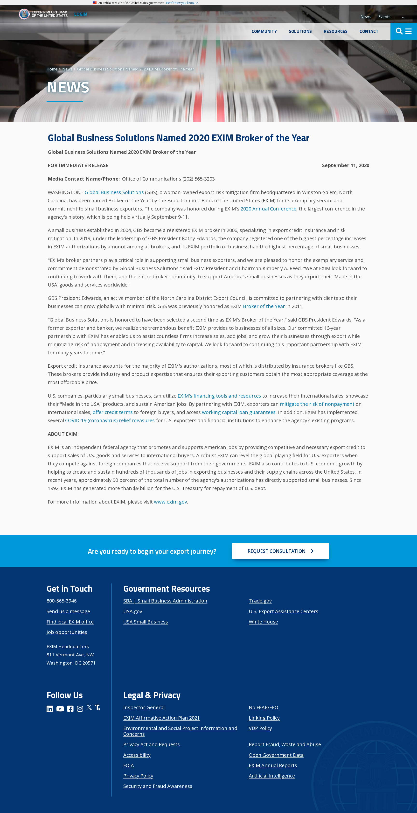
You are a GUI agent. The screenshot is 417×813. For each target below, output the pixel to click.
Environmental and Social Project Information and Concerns (180, 731)
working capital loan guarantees (239, 412)
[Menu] (403, 31)
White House (263, 621)
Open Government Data (276, 755)
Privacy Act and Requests (151, 744)
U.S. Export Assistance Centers (283, 611)
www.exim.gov (170, 501)
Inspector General (144, 707)
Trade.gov (260, 600)
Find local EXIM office (70, 621)
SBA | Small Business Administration (165, 600)
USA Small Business (145, 621)
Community (264, 31)
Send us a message (68, 611)
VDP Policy (260, 728)
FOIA (128, 765)
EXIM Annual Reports (273, 765)
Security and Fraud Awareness (157, 786)
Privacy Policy (138, 775)
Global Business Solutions (114, 192)
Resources (336, 31)
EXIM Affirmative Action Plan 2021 (161, 718)
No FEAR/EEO (263, 707)
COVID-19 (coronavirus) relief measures (110, 420)
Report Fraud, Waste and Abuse (285, 744)
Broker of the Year (264, 306)
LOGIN (80, 14)
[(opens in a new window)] (50, 709)
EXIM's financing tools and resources (219, 395)
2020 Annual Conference (268, 208)
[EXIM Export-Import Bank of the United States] (45, 14)
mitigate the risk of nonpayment (317, 404)
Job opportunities (67, 632)
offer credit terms (113, 412)
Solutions (300, 31)
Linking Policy (264, 718)
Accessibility (137, 755)
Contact (369, 31)
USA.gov (132, 611)
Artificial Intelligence (272, 775)
